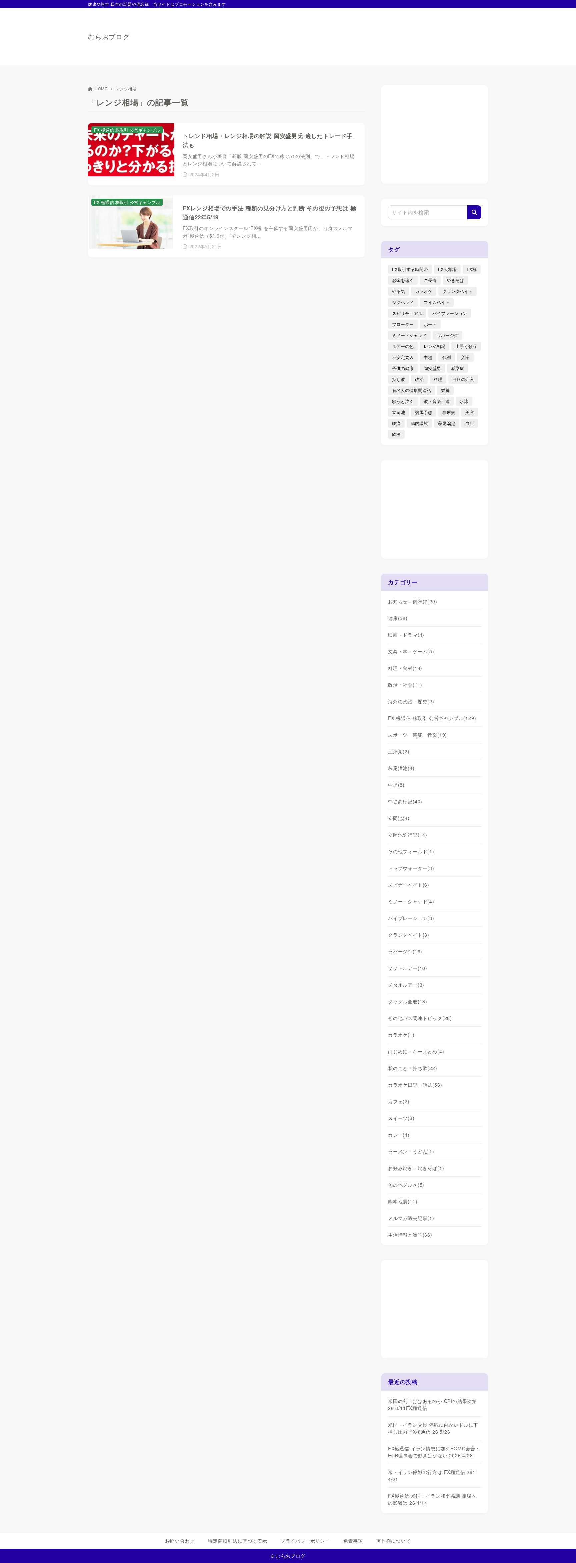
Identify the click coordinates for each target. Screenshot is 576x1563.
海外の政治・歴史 (411, 701)
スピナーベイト (408, 884)
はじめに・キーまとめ (416, 1051)
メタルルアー (406, 984)
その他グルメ (406, 1184)
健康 (398, 618)
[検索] (474, 212)
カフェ (399, 1101)
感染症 (457, 368)
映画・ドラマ (406, 634)
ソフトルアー (407, 968)
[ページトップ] (561, 1548)
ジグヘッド (403, 302)
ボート (430, 324)
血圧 (469, 423)
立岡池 (398, 412)
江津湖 (399, 751)
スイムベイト (437, 302)
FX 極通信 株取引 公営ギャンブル (432, 718)
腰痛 (396, 423)
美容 (469, 412)
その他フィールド (411, 851)
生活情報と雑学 (410, 1234)
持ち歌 (398, 379)
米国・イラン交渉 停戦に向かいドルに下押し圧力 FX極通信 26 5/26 (433, 1428)
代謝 (446, 357)
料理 (438, 379)
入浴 (465, 357)
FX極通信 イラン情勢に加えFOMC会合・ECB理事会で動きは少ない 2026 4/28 (434, 1452)
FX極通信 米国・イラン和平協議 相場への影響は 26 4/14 (432, 1499)
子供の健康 (403, 368)
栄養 (445, 390)
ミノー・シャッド (409, 335)
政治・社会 (405, 684)
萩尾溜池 (446, 423)
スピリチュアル (407, 313)
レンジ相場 (434, 346)
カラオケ (423, 291)
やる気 (398, 291)
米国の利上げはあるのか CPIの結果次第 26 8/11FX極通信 (432, 1404)
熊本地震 (402, 1201)
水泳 (464, 401)
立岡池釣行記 (407, 834)
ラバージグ (447, 335)
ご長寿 (430, 280)
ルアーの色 (403, 346)
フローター (403, 324)
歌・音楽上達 (437, 401)
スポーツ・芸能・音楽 (417, 734)
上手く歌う (466, 346)
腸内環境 (419, 423)
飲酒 (396, 434)
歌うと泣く (403, 401)
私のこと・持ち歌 (412, 1068)
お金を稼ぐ (403, 280)
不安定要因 (403, 357)
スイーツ (401, 1118)
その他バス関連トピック (420, 1018)
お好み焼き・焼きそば (416, 1168)
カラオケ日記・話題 (415, 1084)
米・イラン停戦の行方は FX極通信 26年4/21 (433, 1475)
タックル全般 (407, 1001)
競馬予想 (423, 412)
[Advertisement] (366, 33)
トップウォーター (411, 868)
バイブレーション (449, 313)
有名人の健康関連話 (411, 390)
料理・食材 (405, 668)
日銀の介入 (463, 379)
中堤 (428, 357)
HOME (101, 88)
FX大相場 (447, 269)
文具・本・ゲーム (411, 651)
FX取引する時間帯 (410, 269)
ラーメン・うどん (411, 1151)
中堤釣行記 (405, 801)
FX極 (472, 269)
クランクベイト (457, 291)
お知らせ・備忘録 (412, 601)
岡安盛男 (432, 368)
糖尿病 (448, 412)
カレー (399, 1134)
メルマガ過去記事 (411, 1218)
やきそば (455, 280)
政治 (419, 379)
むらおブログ (109, 36)
